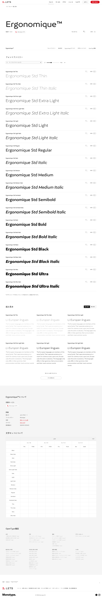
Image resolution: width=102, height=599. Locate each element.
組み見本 (60, 48)
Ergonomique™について (70, 48)
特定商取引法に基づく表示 (34, 588)
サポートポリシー (56, 588)
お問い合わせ (25, 588)
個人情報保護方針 (73, 588)
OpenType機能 (92, 48)
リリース (19, 588)
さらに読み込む (51, 377)
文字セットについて (82, 48)
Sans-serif (22, 422)
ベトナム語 (25, 420)
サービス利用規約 (64, 588)
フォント (8, 581)
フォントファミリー (51, 48)
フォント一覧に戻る (12, 6)
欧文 (21, 420)
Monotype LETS (13, 405)
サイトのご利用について (46, 588)
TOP (3, 581)
